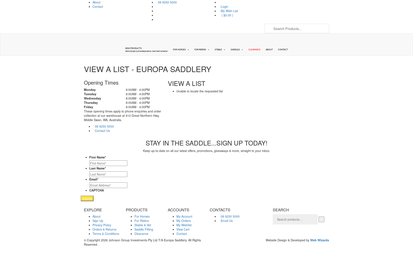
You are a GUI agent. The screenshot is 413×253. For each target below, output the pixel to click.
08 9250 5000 (104, 126)
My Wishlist (184, 225)
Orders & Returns (104, 229)
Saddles (235, 49)
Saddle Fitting (143, 229)
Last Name (97, 168)
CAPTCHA (96, 190)
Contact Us (102, 130)
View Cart (183, 229)
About (96, 2)
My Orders (183, 220)
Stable (218, 49)
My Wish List (229, 11)
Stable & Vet (142, 225)
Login (224, 6)
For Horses (179, 49)
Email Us (227, 220)
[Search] (321, 219)
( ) (227, 15)
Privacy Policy (101, 225)
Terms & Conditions (105, 233)
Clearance (254, 49)
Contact (97, 6)
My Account (184, 216)
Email (93, 179)
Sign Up (97, 220)
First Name (97, 157)
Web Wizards (319, 240)
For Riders (200, 49)
